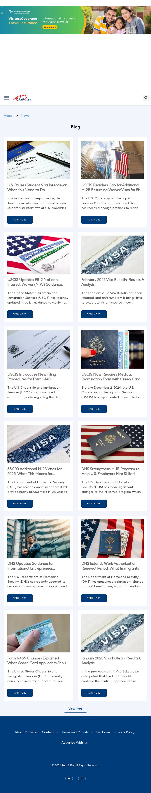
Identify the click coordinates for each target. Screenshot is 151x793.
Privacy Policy (124, 697)
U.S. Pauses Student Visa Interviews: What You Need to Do (37, 152)
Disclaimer (103, 697)
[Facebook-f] (69, 743)
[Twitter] (82, 743)
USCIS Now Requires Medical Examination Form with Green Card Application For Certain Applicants (110, 341)
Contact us (50, 697)
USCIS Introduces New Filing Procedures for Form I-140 (31, 341)
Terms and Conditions (77, 697)
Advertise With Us (75, 707)
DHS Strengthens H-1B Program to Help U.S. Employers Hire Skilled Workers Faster (110, 436)
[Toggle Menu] (7, 62)
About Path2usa (26, 697)
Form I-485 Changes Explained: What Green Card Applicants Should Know (38, 625)
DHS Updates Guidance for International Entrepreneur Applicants (30, 530)
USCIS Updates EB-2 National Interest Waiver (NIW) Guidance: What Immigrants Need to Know (35, 247)
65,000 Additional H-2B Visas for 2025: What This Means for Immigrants (34, 436)
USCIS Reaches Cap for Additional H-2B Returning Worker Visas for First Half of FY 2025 (112, 152)
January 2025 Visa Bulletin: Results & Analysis (111, 625)
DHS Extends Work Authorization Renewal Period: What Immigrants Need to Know (110, 530)
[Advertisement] (75, 27)
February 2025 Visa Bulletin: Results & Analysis (112, 246)
